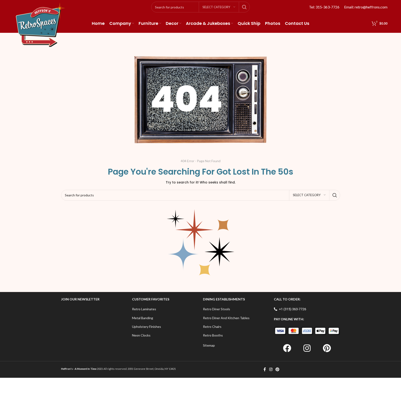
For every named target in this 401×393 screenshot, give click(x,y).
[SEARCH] (244, 7)
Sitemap (209, 345)
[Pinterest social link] (277, 369)
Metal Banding (142, 318)
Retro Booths (213, 335)
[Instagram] (307, 348)
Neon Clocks (141, 335)
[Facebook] (287, 348)
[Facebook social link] (265, 369)
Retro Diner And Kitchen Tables (226, 318)
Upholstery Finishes (146, 327)
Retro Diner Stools (216, 309)
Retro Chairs (212, 327)
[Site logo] (40, 24)
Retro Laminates (144, 309)
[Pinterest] (327, 348)
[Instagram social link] (271, 369)
